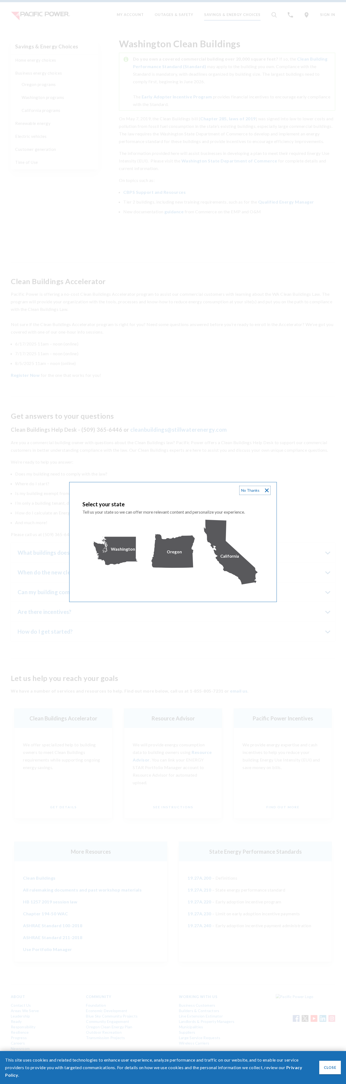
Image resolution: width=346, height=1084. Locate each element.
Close (330, 1067)
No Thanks (250, 490)
